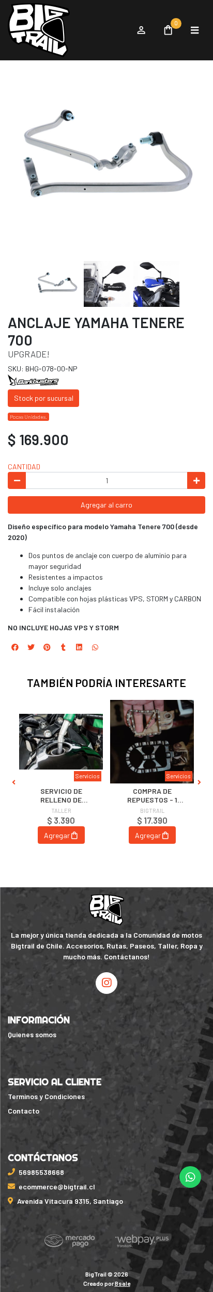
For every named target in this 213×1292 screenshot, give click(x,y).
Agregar (57, 835)
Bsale (122, 1283)
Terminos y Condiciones (46, 1096)
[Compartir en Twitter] (31, 647)
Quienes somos (32, 1034)
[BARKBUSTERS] (33, 379)
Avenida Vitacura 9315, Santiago (70, 1201)
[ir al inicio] (107, 909)
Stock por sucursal (43, 398)
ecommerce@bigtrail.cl (57, 1186)
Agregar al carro (106, 504)
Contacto (23, 1110)
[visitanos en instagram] (106, 983)
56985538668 (41, 1172)
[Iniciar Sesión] (141, 30)
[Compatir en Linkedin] (79, 647)
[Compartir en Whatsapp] (95, 647)
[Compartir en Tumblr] (63, 647)
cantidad (24, 466)
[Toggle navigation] (194, 30)
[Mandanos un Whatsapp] (190, 1177)
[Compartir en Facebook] (15, 647)
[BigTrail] (67, 30)
